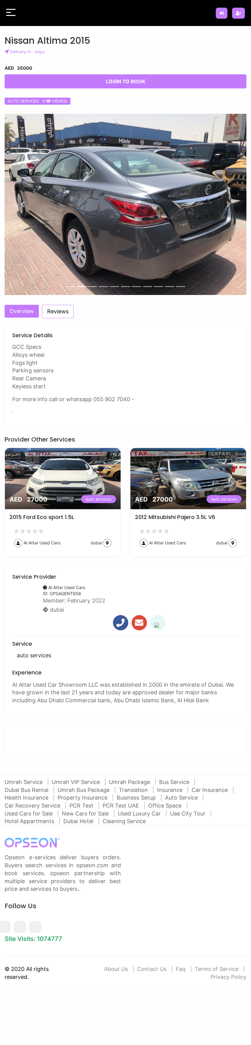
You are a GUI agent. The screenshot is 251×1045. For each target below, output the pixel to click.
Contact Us (152, 969)
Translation (134, 790)
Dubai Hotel (79, 821)
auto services (98, 499)
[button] (23, 204)
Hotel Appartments (30, 821)
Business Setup (137, 797)
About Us (116, 969)
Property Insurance (83, 797)
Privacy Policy (228, 977)
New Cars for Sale (86, 813)
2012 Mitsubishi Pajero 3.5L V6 (175, 517)
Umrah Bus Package (84, 790)
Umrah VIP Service (76, 782)
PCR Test (82, 805)
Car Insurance (210, 790)
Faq (180, 969)
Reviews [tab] (58, 311)
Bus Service (175, 782)
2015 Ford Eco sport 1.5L (41, 517)
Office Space (165, 805)
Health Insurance (27, 797)
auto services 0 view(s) (37, 101)
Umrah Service (24, 782)
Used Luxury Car (140, 813)
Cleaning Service (124, 821)
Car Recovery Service (33, 805)
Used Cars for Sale (29, 813)
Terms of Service (216, 969)
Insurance (170, 790)
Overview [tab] (21, 311)
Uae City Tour (188, 813)
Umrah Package (130, 782)
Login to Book (125, 81)
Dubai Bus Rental (27, 790)
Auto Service (182, 797)
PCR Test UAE (121, 805)
